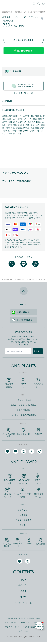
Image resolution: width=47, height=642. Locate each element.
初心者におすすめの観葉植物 (23, 405)
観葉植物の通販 (7, 12)
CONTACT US (23, 603)
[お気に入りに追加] (42, 18)
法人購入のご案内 (33, 618)
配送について (26, 623)
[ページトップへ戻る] (23, 291)
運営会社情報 (12, 618)
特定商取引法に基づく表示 (32, 627)
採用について (23, 631)
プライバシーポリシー (13, 627)
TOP (23, 579)
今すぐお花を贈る (23, 520)
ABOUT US (23, 585)
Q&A (23, 591)
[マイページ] (38, 4)
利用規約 (22, 618)
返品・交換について (12, 623)
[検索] (34, 4)
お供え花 (23, 515)
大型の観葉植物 (23, 410)
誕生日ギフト (23, 510)
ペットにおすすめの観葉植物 (23, 415)
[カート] (43, 4)
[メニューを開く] (4, 4)
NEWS (23, 597)
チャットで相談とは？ (22, 93)
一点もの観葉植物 (23, 400)
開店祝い (23, 525)
